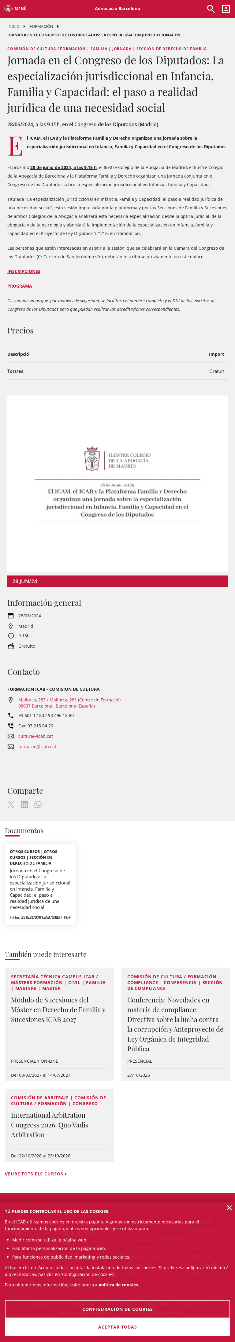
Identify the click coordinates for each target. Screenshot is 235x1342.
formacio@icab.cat (37, 746)
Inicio (13, 26)
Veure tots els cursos (34, 1174)
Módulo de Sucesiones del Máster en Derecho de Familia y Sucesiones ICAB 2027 (58, 1009)
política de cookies (118, 1285)
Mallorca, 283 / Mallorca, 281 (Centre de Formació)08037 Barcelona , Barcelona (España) (69, 703)
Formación (41, 26)
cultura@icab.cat (35, 736)
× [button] (229, 1207)
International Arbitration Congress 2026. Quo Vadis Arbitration (49, 1124)
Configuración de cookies (117, 1309)
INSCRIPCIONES (23, 271)
